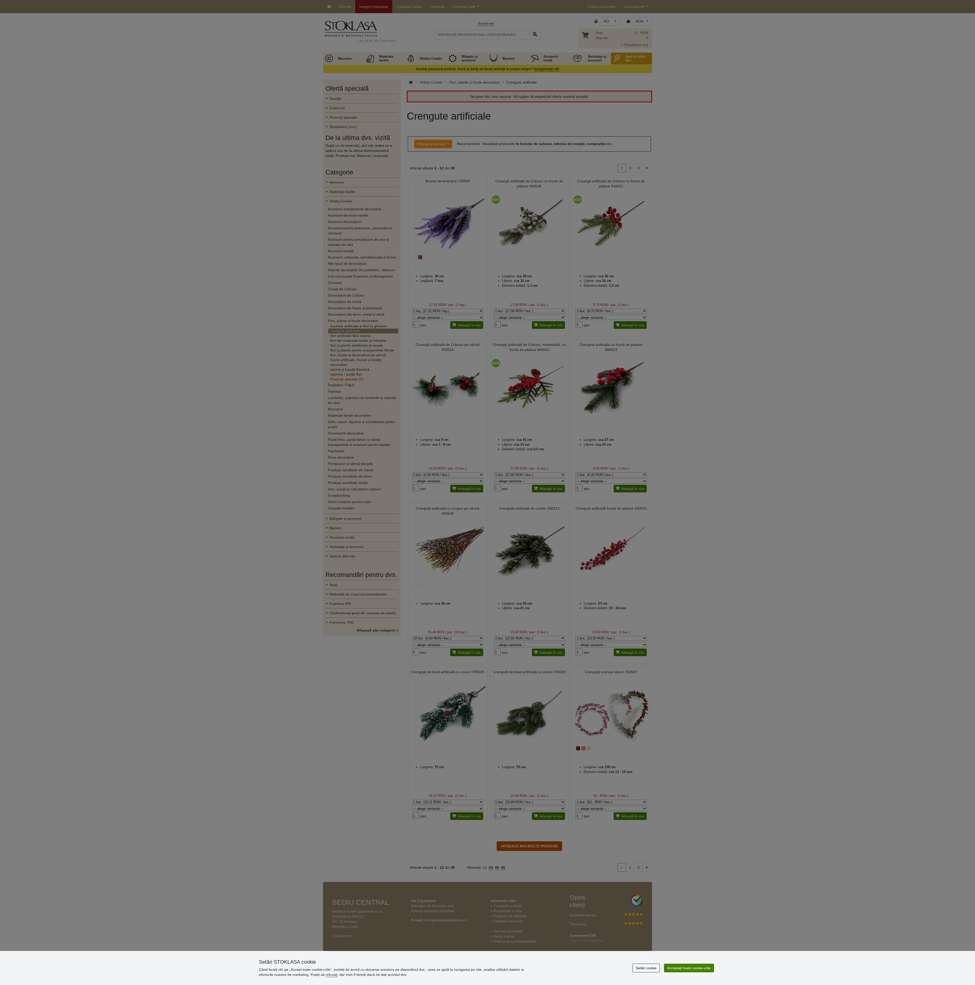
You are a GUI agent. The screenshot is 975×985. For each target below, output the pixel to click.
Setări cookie (646, 968)
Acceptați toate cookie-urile (689, 968)
